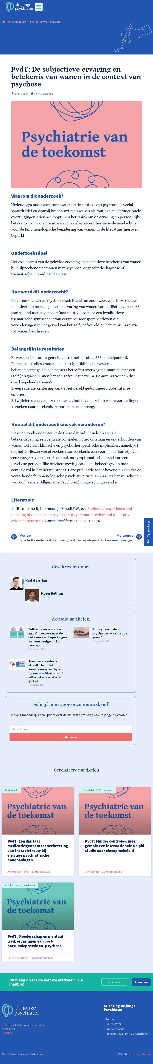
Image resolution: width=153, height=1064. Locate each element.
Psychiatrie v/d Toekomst (45, 21)
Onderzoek (19, 21)
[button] (39, 7)
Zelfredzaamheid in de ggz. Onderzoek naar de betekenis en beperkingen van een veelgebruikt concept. (47, 637)
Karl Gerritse (36, 580)
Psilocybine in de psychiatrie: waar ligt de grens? (109, 633)
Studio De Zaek (142, 1054)
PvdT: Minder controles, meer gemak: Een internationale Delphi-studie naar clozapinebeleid (115, 846)
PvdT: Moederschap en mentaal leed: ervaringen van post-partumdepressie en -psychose (35, 941)
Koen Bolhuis (52, 593)
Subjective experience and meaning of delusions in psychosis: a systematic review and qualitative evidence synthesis (71, 514)
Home (6, 21)
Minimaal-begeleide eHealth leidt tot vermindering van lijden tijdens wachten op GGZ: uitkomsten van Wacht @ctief (46, 671)
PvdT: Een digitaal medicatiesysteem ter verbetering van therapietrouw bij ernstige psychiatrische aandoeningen (37, 850)
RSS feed (7, 1032)
